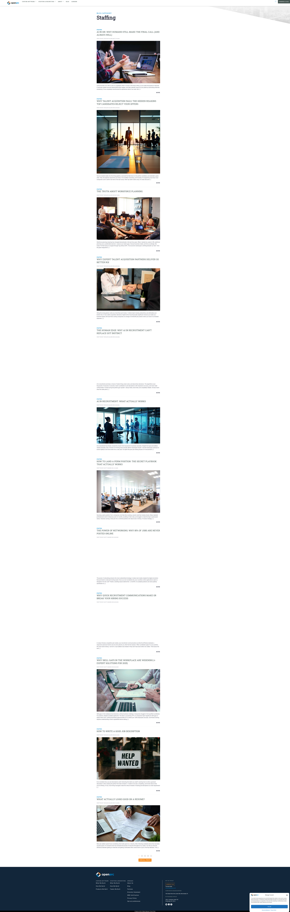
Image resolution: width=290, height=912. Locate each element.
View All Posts (145, 860)
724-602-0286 (168, 886)
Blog (67, 1)
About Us (130, 883)
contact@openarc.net (170, 888)
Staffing (99, 29)
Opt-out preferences (266, 910)
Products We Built (102, 889)
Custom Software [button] (28, 1)
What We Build (100, 883)
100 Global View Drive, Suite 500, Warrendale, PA (176, 893)
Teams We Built (115, 889)
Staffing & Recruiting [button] (46, 1)
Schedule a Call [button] (284, 1)
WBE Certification (133, 895)
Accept (269, 906)
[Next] (151, 856)
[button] (287, 895)
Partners (130, 889)
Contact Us (170, 884)
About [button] (60, 1)
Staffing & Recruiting (118, 881)
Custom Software (102, 881)
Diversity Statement (133, 892)
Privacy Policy (273, 910)
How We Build (100, 886)
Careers (74, 1)
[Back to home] (14, 3)
